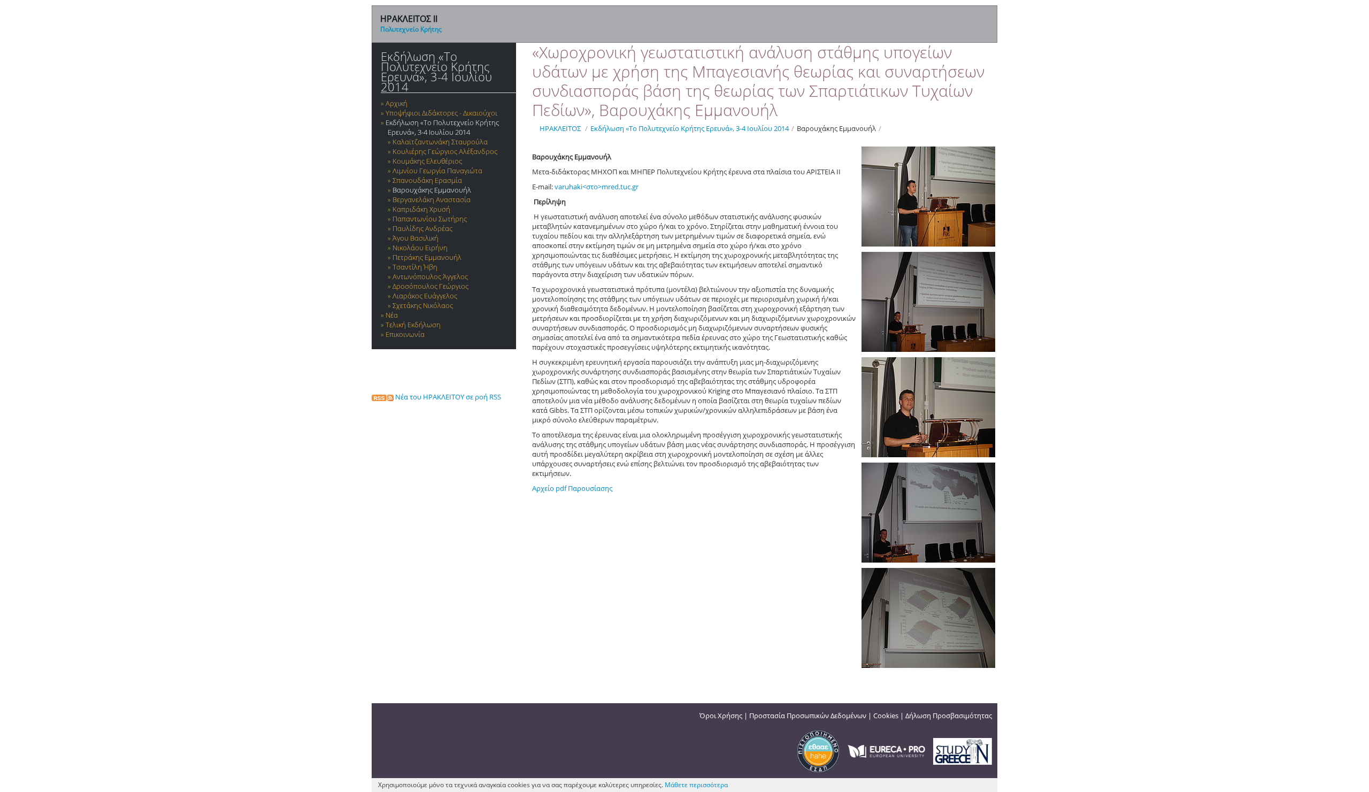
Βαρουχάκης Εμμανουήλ (432, 190)
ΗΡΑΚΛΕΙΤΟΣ (560, 128)
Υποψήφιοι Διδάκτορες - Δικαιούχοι (441, 113)
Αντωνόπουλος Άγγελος (430, 276)
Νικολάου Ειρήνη (420, 247)
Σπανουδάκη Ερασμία (427, 180)
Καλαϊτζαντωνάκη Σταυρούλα (440, 142)
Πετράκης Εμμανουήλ (427, 257)
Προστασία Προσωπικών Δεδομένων (807, 715)
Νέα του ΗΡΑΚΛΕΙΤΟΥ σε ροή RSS (447, 397)
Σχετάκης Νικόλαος (423, 305)
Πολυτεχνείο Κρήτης (411, 29)
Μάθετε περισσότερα (696, 784)
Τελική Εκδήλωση (413, 324)
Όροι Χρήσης (720, 715)
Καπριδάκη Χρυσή (421, 209)
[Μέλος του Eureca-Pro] (886, 750)
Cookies (885, 715)
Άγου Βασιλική (416, 238)
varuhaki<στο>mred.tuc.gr (597, 186)
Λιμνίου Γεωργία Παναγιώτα (437, 170)
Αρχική (396, 103)
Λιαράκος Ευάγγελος (425, 296)
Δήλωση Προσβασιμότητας (948, 715)
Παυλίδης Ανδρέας (422, 228)
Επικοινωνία (405, 334)
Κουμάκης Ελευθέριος (427, 161)
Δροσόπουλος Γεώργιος (430, 286)
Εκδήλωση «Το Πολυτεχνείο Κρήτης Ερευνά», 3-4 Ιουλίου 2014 (436, 72)
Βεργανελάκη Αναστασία (432, 199)
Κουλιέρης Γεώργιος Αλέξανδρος (445, 151)
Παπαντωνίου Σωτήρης (430, 219)
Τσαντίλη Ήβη (415, 267)
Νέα (392, 315)
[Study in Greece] (962, 750)
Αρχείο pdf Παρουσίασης (572, 488)
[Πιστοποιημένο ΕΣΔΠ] (818, 750)
